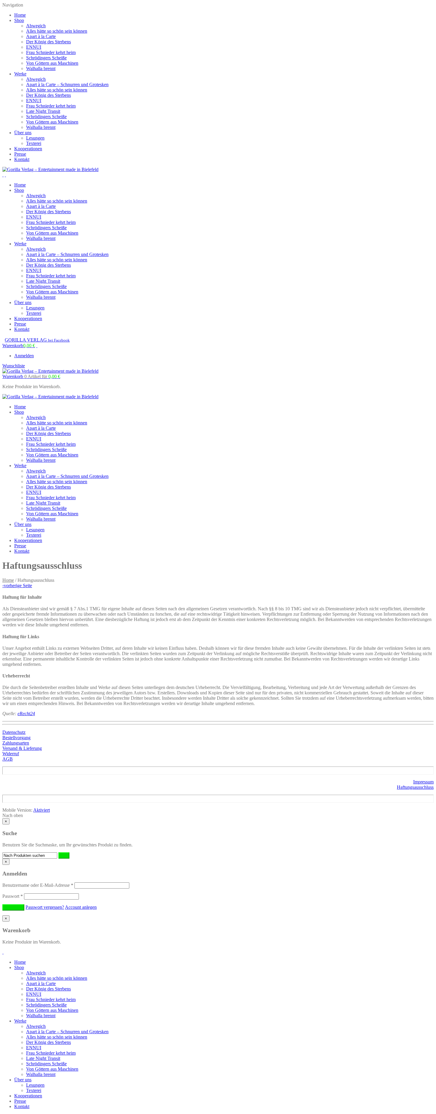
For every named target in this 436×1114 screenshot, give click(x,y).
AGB (7, 758)
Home (20, 15)
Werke (20, 73)
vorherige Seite (17, 585)
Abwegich (36, 25)
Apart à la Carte (41, 36)
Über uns (22, 132)
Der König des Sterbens (48, 41)
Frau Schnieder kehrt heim (51, 52)
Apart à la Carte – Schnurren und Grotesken (67, 84)
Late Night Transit (43, 111)
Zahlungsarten (15, 742)
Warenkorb (31, 376)
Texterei (33, 143)
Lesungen (35, 137)
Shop (19, 20)
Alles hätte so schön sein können (56, 31)
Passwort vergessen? (45, 907)
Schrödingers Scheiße (46, 57)
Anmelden (24, 355)
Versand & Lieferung (22, 748)
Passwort (12, 896)
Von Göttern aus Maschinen (52, 63)
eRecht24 (26, 713)
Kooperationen (28, 148)
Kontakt (21, 159)
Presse (20, 154)
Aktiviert (41, 810)
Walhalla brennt (40, 68)
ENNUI (33, 47)
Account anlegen (81, 907)
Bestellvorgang (16, 737)
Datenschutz (14, 732)
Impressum (423, 781)
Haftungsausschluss (415, 787)
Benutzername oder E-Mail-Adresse (37, 885)
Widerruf (10, 753)
